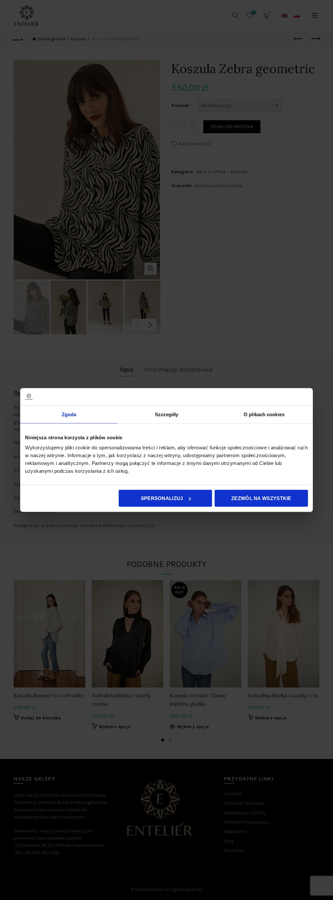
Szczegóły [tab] (167, 414)
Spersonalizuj (162, 498)
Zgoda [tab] (69, 414)
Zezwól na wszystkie (261, 498)
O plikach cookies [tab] (264, 414)
